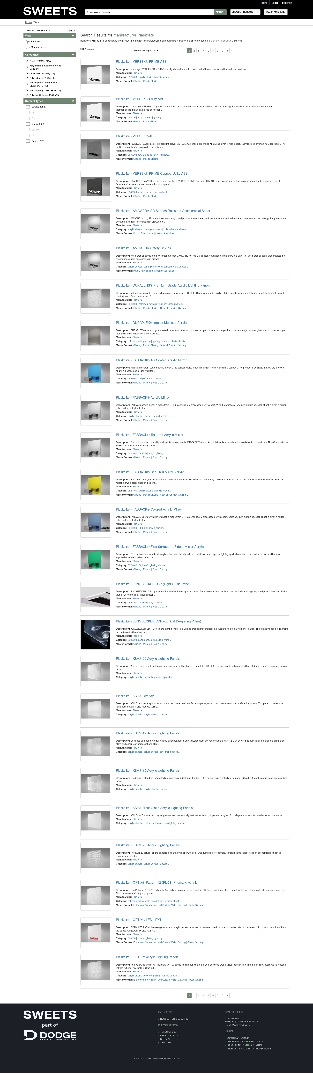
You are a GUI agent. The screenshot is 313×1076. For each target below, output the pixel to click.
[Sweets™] (50, 10)
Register (287, 3)
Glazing (130, 81)
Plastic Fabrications (137, 255)
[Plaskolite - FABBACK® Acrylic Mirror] (86, 462)
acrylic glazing (139, 77)
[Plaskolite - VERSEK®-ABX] (86, 163)
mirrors (157, 464)
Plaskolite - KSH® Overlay (128, 788)
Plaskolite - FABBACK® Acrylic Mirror (136, 446)
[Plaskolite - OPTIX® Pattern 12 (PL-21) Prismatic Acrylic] (86, 1018)
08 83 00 (125, 507)
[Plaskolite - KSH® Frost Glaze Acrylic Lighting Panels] (86, 932)
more (224, 40)
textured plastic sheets (166, 379)
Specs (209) (18, 124)
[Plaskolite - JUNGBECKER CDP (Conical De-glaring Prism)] (86, 718)
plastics (161, 760)
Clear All (58, 30)
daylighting (150, 1020)
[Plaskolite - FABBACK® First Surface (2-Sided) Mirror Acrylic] (86, 633)
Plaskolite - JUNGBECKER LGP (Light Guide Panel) (146, 660)
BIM (14, 118)
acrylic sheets (156, 77)
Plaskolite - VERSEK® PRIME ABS (134, 61)
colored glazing (138, 1063)
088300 (136, 507)
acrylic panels (128, 760)
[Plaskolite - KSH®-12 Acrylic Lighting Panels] (86, 847)
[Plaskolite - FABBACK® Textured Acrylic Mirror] (86, 505)
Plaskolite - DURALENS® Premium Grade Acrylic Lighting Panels (156, 318)
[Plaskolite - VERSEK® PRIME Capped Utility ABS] (86, 205)
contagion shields (146, 251)
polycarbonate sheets (168, 251)
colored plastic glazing (143, 336)
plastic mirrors (155, 721)
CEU (14, 135)
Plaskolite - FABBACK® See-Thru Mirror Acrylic (143, 531)
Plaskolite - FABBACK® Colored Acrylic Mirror (142, 574)
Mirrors (140, 426)
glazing (150, 122)
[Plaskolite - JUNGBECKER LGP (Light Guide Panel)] (86, 676)
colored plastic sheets (132, 1020)
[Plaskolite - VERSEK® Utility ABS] (86, 120)
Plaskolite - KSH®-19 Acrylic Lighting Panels (141, 873)
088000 (125, 122)
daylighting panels (166, 336)
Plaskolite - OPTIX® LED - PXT (132, 1044)
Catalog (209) (19, 107)
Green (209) (18, 141)
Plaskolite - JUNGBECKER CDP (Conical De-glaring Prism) (151, 702)
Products (15, 41)
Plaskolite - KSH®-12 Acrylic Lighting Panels (141, 831)
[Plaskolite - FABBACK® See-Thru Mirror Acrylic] (86, 547)
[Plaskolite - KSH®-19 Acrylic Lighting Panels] (86, 889)
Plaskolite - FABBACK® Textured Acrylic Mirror (143, 489)
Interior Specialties (158, 255)
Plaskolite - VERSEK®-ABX (129, 147)
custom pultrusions (146, 931)
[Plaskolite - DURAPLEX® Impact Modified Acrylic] (86, 376)
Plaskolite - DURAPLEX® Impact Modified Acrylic (144, 360)
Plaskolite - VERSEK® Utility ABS (133, 104)
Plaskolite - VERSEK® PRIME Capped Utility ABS (145, 189)
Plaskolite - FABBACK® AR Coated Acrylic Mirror (144, 403)
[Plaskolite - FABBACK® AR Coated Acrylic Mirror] (86, 419)
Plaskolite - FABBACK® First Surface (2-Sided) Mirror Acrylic (153, 617)
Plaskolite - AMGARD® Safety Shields (136, 275)
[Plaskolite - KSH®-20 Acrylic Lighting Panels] (86, 761)
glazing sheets (144, 464)
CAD (14, 112)
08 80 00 (125, 77)
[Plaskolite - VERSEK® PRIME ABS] (86, 77)
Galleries (16, 129)
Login (275, 3)
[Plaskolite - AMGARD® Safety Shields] (86, 291)
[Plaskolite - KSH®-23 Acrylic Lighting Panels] (86, 975)
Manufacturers (18, 47)
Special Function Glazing (166, 340)
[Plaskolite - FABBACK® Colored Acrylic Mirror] (86, 590)
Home (264, 3)
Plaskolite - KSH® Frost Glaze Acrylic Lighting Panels (147, 916)
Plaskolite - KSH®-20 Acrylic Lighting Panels (141, 745)
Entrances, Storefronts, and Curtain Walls (148, 1024)
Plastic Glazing (143, 81)
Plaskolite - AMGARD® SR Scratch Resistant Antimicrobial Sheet (156, 232)
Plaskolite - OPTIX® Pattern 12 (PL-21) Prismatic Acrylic (150, 1002)
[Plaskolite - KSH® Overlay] (86, 804)
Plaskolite (131, 72)
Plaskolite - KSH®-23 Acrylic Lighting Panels (141, 959)
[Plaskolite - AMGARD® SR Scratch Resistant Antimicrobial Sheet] (86, 248)
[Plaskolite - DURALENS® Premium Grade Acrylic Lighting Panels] (86, 334)
